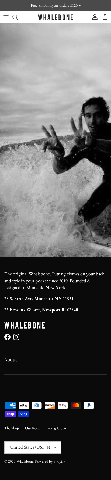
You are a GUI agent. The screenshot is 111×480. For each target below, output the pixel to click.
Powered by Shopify (50, 461)
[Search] (18, 17)
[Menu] (6, 17)
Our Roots (32, 428)
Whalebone (24, 461)
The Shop (11, 428)
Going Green (56, 428)
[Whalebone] (55, 17)
